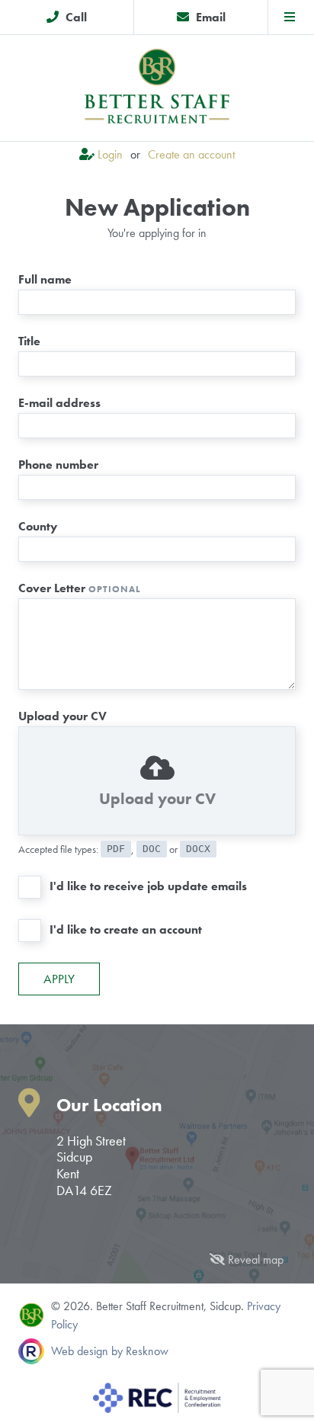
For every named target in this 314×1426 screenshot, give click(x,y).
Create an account (191, 154)
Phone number (58, 465)
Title (29, 341)
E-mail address (59, 403)
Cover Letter (79, 588)
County (37, 526)
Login (110, 154)
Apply (59, 978)
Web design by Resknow (109, 1351)
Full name (45, 279)
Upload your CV (62, 716)
